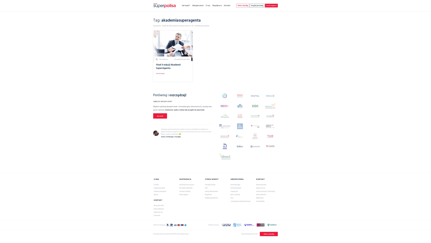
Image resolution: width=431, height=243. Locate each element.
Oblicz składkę (243, 5)
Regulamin (208, 195)
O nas (208, 5)
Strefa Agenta (271, 5)
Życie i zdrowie (235, 195)
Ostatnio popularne (160, 191)
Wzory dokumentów (211, 191)
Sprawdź (160, 116)
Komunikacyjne (235, 185)
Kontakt (227, 5)
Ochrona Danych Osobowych (265, 191)
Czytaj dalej (160, 73)
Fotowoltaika (260, 201)
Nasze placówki (159, 205)
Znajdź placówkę (257, 5)
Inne (232, 198)
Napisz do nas (158, 212)
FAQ (206, 188)
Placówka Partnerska (185, 188)
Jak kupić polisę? (210, 185)
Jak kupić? (186, 5)
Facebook (157, 215)
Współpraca (217, 5)
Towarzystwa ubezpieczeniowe (241, 201)
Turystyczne (234, 191)
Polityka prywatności (211, 198)
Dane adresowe (159, 209)
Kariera (156, 195)
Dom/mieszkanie (236, 188)
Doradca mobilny (184, 191)
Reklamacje (259, 198)
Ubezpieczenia (197, 5)
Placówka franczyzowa (186, 185)
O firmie (156, 185)
